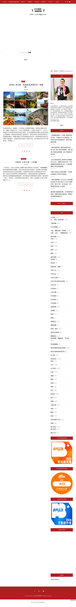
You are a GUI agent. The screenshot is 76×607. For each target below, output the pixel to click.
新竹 (52, 397)
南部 (52, 246)
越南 (52, 314)
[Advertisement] (62, 58)
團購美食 (53, 336)
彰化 (52, 390)
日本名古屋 (54, 277)
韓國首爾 (53, 325)
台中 (52, 365)
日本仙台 (53, 274)
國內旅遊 (53, 236)
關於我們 (34, 602)
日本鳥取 (53, 303)
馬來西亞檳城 (55, 332)
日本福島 (53, 296)
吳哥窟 (53, 259)
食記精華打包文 (55, 419)
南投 (52, 361)
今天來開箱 (54, 227)
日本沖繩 (53, 292)
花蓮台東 (53, 405)
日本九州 (53, 270)
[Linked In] (29, 151)
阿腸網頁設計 (73, 600)
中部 (52, 239)
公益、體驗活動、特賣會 (58, 230)
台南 (52, 372)
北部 (52, 242)
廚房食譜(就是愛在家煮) (14, 1)
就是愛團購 (54, 344)
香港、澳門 (54, 329)
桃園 (52, 401)
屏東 (52, 386)
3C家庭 (53, 217)
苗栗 (52, 408)
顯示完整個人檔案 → (55, 120)
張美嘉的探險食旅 (55, 579)
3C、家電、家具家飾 (57, 219)
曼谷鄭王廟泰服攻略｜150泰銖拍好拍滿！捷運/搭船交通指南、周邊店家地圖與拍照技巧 (62, 194)
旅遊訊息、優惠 (55, 266)
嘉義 (52, 376)
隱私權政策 (41, 602)
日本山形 (53, 285)
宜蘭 (52, 383)
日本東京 (53, 288)
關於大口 (5, 1)
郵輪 (52, 318)
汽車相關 (53, 223)
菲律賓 (53, 310)
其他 (18, 5)
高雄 (52, 423)
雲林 (52, 416)
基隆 (52, 379)
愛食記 (53, 394)
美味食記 (53, 359)
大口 (52, 103)
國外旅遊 (53, 257)
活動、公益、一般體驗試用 (59, 233)
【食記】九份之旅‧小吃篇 (26, 162)
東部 (52, 250)
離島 (23, 81)
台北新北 (23, 158)
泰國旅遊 (53, 307)
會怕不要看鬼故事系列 (58, 351)
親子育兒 (53, 427)
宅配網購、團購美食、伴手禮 (60, 338)
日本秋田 (53, 299)
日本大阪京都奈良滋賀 (58, 281)
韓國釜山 (53, 321)
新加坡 (53, 263)
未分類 (53, 355)
